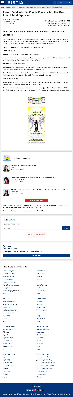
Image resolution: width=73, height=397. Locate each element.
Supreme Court (8, 338)
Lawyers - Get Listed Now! (36, 234)
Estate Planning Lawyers (11, 285)
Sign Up (68, 2)
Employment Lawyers (10, 282)
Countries (6, 374)
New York (39, 343)
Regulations (7, 335)
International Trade (9, 313)
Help (32, 394)
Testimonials (40, 374)
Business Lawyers (9, 276)
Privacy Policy (51, 394)
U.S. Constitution (8, 329)
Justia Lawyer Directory (44, 360)
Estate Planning (41, 285)
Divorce (39, 279)
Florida (38, 341)
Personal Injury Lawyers (11, 291)
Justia (2, 7)
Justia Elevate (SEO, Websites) (46, 365)
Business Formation (9, 301)
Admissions (40, 304)
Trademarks (7, 371)
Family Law (40, 288)
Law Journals (40, 313)
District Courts (7, 343)
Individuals (40, 271)
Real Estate (6, 316)
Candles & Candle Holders (54, 7)
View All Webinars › (36, 200)
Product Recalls (8, 365)
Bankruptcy (40, 274)
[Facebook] (33, 390)
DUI (37, 282)
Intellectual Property (9, 310)
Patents (5, 368)
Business (6, 298)
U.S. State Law (42, 326)
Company (26, 394)
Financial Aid (40, 307)
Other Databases (9, 354)
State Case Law (41, 335)
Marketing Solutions (44, 354)
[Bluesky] (40, 390)
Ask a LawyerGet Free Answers (10, 247)
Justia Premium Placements (45, 363)
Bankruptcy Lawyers (9, 274)
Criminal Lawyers (8, 279)
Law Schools (41, 298)
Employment (7, 307)
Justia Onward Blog (42, 371)
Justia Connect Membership (45, 357)
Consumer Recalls (11, 7)
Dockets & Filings (8, 346)
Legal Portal (18, 394)
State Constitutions (42, 329)
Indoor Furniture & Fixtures (37, 7)
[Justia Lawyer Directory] (46, 390)
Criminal (39, 276)
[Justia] (14, 2)
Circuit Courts (7, 341)
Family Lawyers (8, 288)
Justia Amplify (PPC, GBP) (44, 368)
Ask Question (36, 255)
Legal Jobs (6, 357)
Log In (61, 2)
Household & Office (23, 7)
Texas (38, 346)
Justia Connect (8, 394)
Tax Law (5, 319)
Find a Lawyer (9, 220)
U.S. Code (6, 332)
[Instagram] (35, 390)
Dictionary (39, 301)
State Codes (40, 332)
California (39, 338)
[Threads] (38, 390)
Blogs (38, 316)
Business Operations (10, 304)
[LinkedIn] (27, 390)
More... (5, 294)
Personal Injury (41, 291)
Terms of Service (40, 394)
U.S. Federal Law (9, 326)
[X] (43, 390)
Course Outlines (41, 310)
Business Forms (8, 363)
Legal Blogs (7, 360)
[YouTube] (30, 390)
